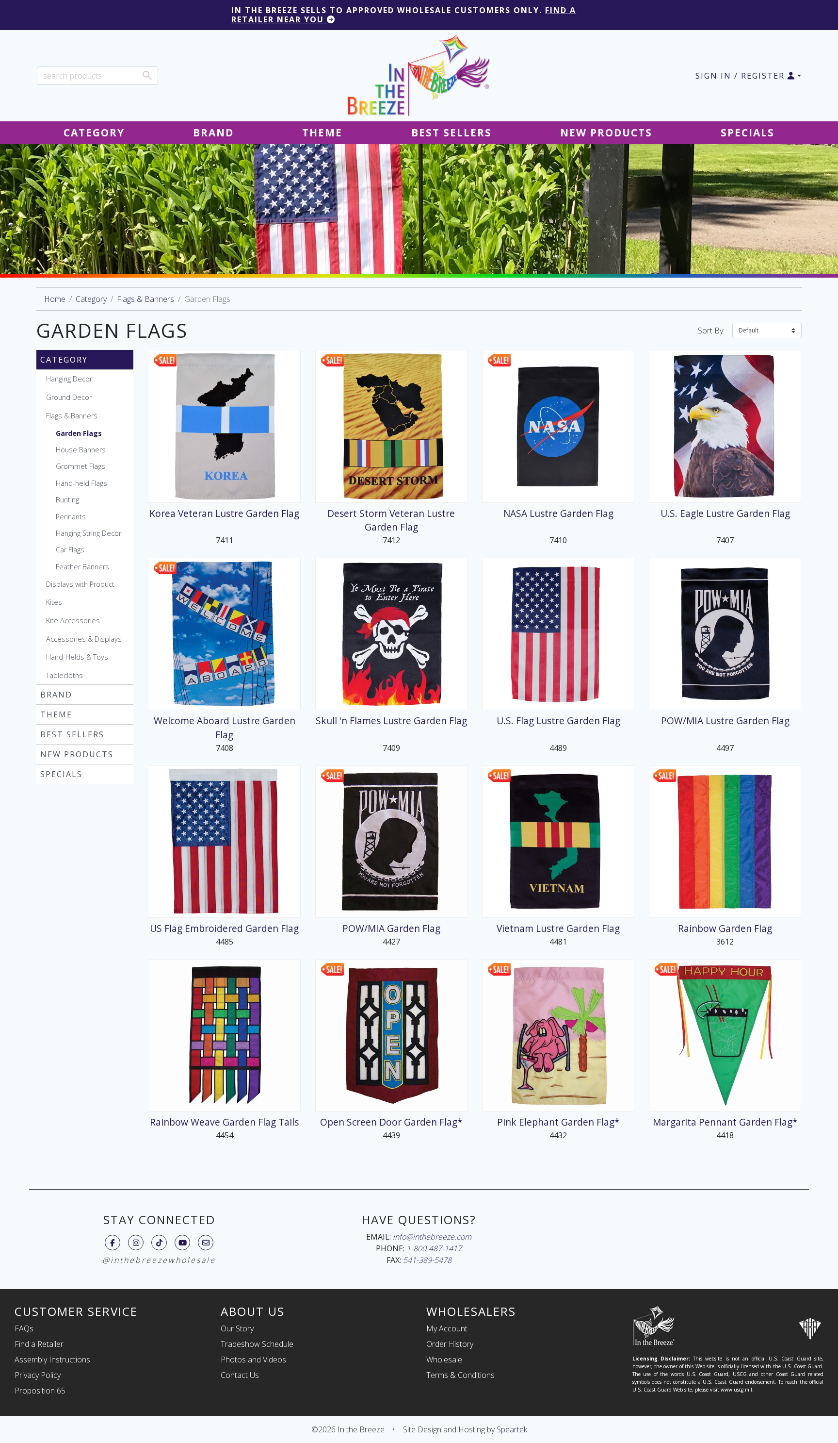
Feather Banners (82, 566)
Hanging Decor (69, 378)
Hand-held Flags (81, 483)
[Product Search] (147, 75)
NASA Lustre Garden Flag (558, 513)
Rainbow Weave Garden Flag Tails (224, 1121)
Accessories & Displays (84, 639)
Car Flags (70, 549)
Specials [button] (747, 132)
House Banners (81, 449)
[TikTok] (159, 1242)
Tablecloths (64, 675)
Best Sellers (72, 734)
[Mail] (205, 1242)
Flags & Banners (145, 299)
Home (54, 299)
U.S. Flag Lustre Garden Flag (558, 720)
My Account (446, 1328)
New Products (76, 754)
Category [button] (94, 132)
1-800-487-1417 (434, 1248)
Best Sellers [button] (451, 132)
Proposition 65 (40, 1390)
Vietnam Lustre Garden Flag (558, 928)
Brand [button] (213, 132)
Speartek (512, 1429)
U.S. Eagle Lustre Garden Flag (725, 513)
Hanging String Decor (88, 533)
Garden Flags (79, 433)
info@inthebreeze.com (432, 1236)
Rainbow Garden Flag (725, 928)
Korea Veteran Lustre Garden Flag (224, 513)
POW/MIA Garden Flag (391, 928)
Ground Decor (69, 397)
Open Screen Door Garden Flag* (391, 1121)
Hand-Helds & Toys (77, 657)
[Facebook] (112, 1242)
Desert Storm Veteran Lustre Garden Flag (391, 520)
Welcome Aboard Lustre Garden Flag (224, 727)
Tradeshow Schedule (257, 1344)
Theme (56, 714)
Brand (56, 694)
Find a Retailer (39, 1344)
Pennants (71, 516)
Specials (61, 774)
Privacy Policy (38, 1375)
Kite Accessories (73, 620)
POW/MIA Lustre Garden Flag (725, 720)
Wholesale (444, 1359)
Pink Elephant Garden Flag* (558, 1121)
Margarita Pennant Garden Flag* (725, 1121)
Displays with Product (80, 584)
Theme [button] (322, 132)
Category (91, 299)
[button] (748, 75)
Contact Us (240, 1375)
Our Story (237, 1328)
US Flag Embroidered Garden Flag (224, 928)
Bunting (67, 499)
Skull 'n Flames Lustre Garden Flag (391, 720)
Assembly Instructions (52, 1359)
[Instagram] (136, 1242)
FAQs (24, 1328)
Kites (54, 602)
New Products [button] (606, 132)
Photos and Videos (253, 1359)
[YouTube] (182, 1242)
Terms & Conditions (460, 1375)
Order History (449, 1344)
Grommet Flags (80, 466)
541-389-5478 (427, 1260)
